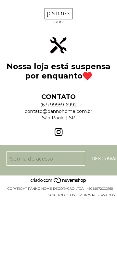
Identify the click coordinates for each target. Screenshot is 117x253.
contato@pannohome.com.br (58, 111)
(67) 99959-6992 (58, 105)
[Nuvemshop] (58, 182)
